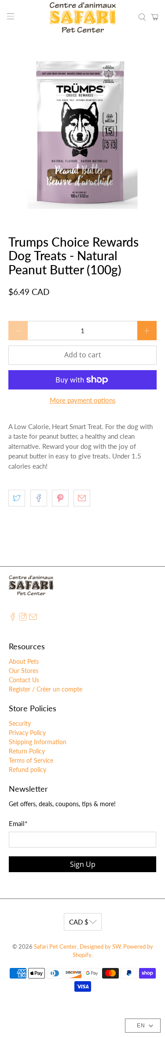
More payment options (83, 400)
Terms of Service (31, 760)
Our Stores (23, 670)
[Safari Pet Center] (82, 17)
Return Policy (27, 751)
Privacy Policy (27, 732)
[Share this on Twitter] (16, 498)
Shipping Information (37, 742)
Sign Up (82, 864)
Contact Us (24, 680)
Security (20, 723)
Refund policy (27, 769)
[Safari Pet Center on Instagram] (23, 618)
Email (18, 823)
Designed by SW (100, 946)
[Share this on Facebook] (38, 498)
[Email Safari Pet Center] (33, 618)
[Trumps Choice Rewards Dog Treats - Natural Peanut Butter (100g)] (82, 135)
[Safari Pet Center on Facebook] (13, 618)
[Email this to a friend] (81, 498)
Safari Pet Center (55, 946)
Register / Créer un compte (45, 689)
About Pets (24, 661)
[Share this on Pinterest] (60, 498)
